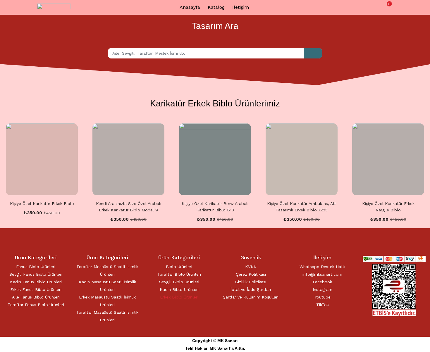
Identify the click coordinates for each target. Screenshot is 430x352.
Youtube (322, 297)
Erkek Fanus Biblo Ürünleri (35, 289)
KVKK (251, 266)
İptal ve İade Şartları (251, 289)
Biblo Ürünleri (179, 266)
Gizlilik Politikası (250, 281)
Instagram (322, 289)
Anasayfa (190, 7)
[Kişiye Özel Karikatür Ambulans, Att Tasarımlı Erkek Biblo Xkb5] (302, 159)
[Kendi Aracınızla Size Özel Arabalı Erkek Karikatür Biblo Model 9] (128, 159)
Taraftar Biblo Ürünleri (179, 274)
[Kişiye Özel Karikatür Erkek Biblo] (42, 159)
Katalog (216, 7)
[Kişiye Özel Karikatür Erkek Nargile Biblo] (388, 159)
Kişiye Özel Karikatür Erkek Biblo (42, 203)
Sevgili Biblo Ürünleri (179, 281)
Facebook (322, 281)
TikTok (322, 304)
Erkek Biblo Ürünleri (179, 297)
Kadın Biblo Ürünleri (179, 289)
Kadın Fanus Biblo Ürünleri (36, 281)
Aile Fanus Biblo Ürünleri (36, 297)
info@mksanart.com (322, 274)
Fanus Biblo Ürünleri (35, 266)
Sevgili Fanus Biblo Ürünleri (35, 274)
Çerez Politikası (251, 274)
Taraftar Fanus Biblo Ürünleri (36, 304)
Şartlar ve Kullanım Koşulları (250, 297)
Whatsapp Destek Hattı (322, 266)
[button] (386, 6)
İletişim (240, 7)
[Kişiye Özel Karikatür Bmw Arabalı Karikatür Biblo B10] (215, 159)
